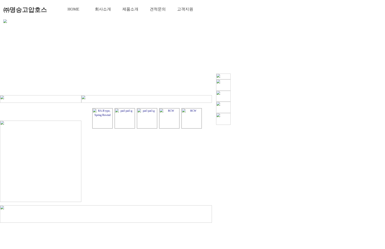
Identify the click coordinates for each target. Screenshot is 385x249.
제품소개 (130, 9)
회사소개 (103, 9)
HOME (73, 9)
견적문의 (158, 9)
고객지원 (185, 9)
